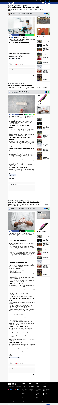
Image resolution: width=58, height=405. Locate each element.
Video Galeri (32, 386)
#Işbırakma (18, 58)
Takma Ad (10, 63)
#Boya (10, 175)
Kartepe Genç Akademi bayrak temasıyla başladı (45, 71)
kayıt (21, 64)
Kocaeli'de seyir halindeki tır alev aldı (46, 80)
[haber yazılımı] (48, 404)
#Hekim (13, 58)
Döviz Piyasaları (45, 387)
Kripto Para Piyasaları (46, 389)
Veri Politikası (24, 398)
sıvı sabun (26, 235)
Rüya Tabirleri (38, 390)
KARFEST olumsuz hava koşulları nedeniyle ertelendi (46, 67)
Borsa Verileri (45, 385)
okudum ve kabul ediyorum (17, 75)
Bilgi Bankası (16, 83)
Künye (23, 385)
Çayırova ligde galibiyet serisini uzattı (45, 62)
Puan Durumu (45, 393)
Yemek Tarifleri (38, 389)
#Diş (9, 58)
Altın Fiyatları (45, 386)
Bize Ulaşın (23, 386)
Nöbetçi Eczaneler (46, 394)
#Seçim (10, 357)
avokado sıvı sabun (27, 274)
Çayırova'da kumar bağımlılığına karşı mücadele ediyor (46, 54)
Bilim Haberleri (38, 387)
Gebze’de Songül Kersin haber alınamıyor (45, 58)
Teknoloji (37, 393)
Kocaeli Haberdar (11, 5)
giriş (16, 64)
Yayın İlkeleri (24, 393)
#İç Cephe (14, 175)
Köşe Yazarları (32, 387)
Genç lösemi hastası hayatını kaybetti (46, 45)
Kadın (37, 397)
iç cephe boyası (27, 170)
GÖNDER (34, 75)
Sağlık (15, 5)
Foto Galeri (31, 385)
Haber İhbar (24, 387)
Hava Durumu (45, 390)
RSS (9, 404)
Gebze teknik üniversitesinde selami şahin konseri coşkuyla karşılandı (46, 75)
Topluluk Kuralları (24, 394)
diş (13, 37)
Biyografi (37, 386)
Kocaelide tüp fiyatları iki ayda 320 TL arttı (46, 49)
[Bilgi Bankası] (43, 98)
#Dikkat (18, 357)
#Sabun (14, 357)
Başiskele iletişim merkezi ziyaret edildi (46, 41)
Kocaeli (31, 13)
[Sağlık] (43, 19)
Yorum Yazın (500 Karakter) (13, 67)
